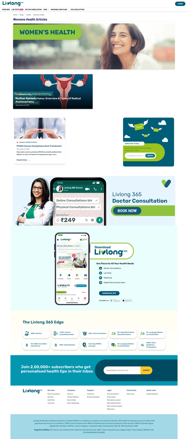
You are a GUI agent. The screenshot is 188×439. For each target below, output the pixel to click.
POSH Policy (111, 409)
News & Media (71, 400)
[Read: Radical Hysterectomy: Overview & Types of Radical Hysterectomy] (53, 91)
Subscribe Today (132, 143)
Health (28, 15)
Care (45, 9)
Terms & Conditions (113, 394)
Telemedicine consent (113, 400)
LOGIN (180, 4)
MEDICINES (6, 9)
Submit (150, 156)
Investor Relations (73, 397)
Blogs (22, 15)
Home (15, 15)
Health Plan (51, 400)
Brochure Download (93, 397)
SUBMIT (146, 370)
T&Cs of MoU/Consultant (114, 406)
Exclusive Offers (77, 9)
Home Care (51, 403)
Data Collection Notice (114, 403)
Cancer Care (130, 394)
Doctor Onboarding (73, 403)
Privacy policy (111, 397)
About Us (70, 394)
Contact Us (90, 394)
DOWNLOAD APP (109, 293)
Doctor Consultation (33, 9)
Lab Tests (17, 9)
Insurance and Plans (59, 9)
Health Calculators (152, 394)
